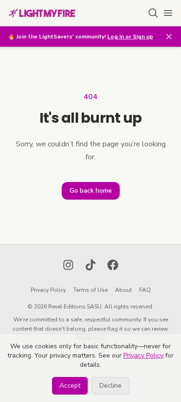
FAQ (145, 290)
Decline (110, 385)
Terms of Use (90, 290)
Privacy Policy (48, 290)
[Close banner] (168, 36)
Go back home (91, 190)
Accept (69, 385)
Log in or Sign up (130, 36)
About (123, 290)
